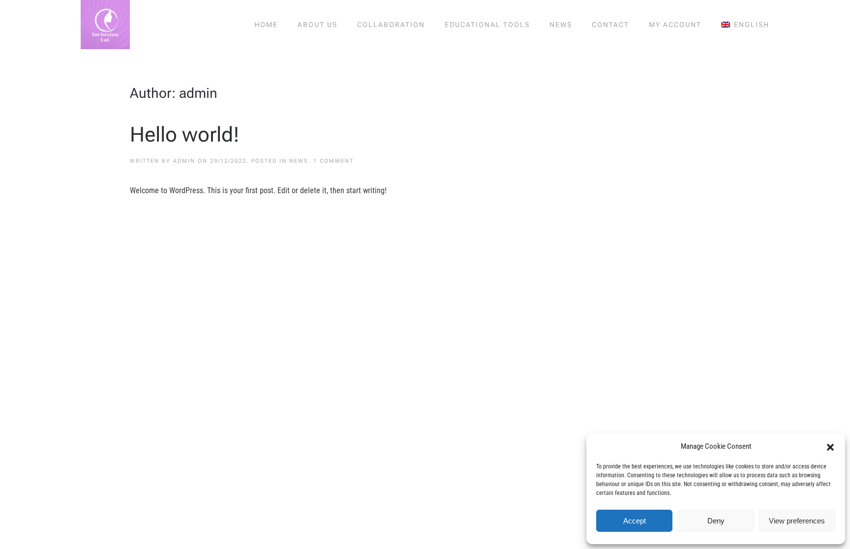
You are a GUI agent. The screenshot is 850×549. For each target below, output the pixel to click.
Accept (634, 521)
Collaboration (391, 25)
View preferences (797, 521)
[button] (830, 446)
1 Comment (333, 161)
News (560, 25)
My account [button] (675, 25)
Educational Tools (487, 25)
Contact (610, 25)
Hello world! (185, 134)
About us (317, 25)
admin (184, 161)
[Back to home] (105, 24)
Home (266, 25)
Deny (716, 521)
